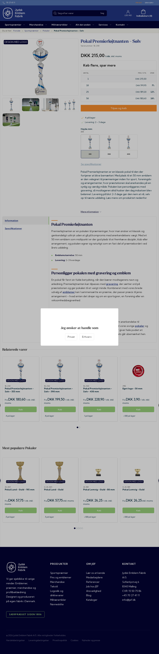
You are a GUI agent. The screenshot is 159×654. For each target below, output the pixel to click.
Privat (71, 336)
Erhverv (87, 336)
